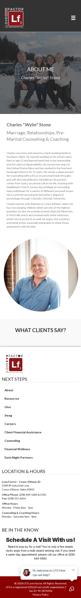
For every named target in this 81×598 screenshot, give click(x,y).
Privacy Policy (41, 594)
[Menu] (73, 17)
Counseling (12, 440)
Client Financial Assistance (23, 432)
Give (8, 407)
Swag (8, 415)
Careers (10, 423)
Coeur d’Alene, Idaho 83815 (18, 489)
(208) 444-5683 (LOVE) (32, 494)
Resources (12, 398)
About (9, 390)
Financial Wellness (17, 449)
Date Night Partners (19, 457)
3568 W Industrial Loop (15, 485)
